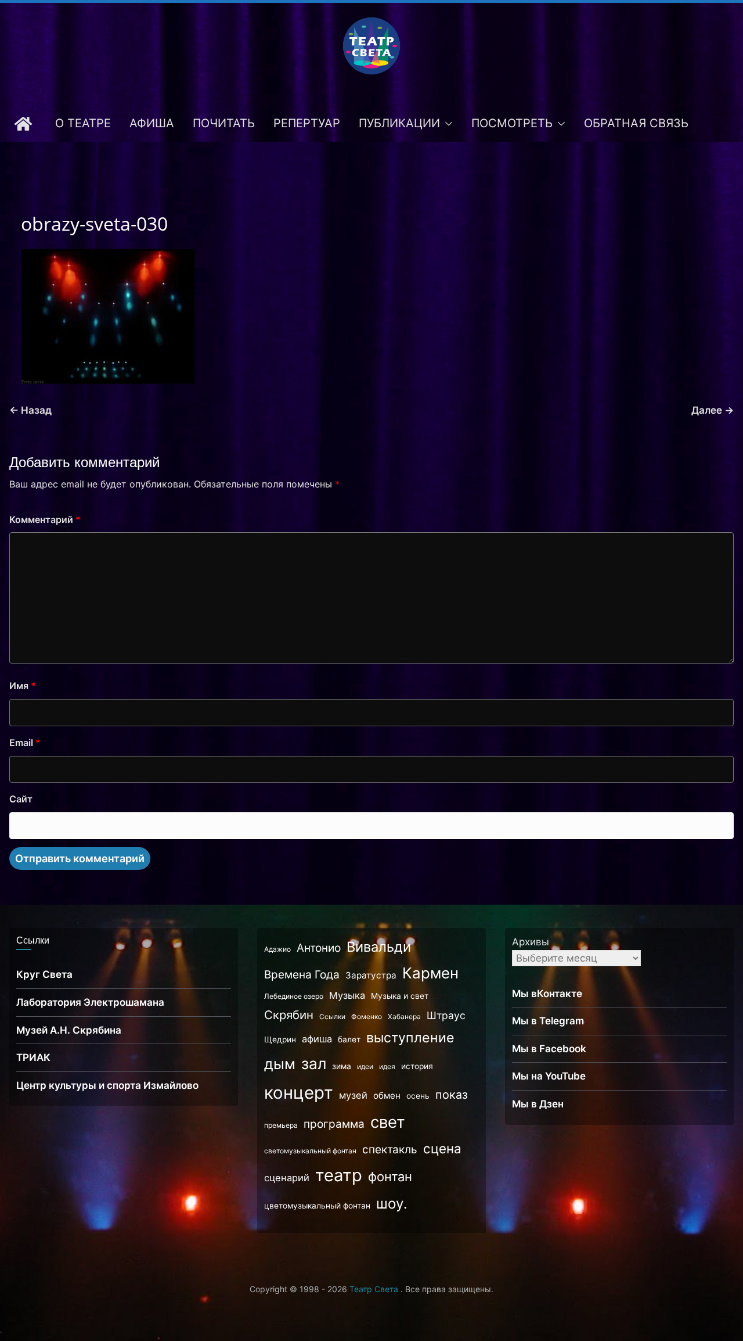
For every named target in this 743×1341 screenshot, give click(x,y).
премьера (281, 1125)
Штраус (446, 1015)
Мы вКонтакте (547, 993)
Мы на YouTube (549, 1076)
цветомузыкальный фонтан (317, 1205)
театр (338, 1175)
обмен (387, 1095)
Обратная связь (636, 123)
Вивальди (379, 946)
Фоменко (366, 1016)
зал (313, 1064)
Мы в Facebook (549, 1049)
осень (418, 1095)
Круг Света (44, 974)
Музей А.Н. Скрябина (68, 1030)
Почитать (224, 123)
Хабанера (404, 1016)
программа (334, 1124)
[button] (446, 124)
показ (451, 1095)
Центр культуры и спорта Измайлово (107, 1085)
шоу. (391, 1203)
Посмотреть (512, 123)
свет (387, 1122)
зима (341, 1066)
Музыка (347, 995)
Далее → (712, 410)
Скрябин (288, 1014)
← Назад (30, 410)
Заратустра (370, 975)
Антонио (319, 948)
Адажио (277, 949)
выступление (410, 1038)
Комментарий (45, 519)
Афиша (151, 123)
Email (25, 742)
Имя (22, 685)
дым (279, 1064)
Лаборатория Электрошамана (90, 1002)
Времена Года (302, 974)
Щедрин (280, 1039)
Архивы (530, 942)
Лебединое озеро (293, 996)
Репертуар (306, 123)
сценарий (286, 1178)
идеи (365, 1066)
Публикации (399, 123)
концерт (298, 1092)
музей (353, 1095)
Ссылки (332, 1016)
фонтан (390, 1176)
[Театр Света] (23, 124)
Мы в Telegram (548, 1021)
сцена (442, 1148)
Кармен (430, 973)
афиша (317, 1039)
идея (387, 1066)
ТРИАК (33, 1057)
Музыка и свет (399, 996)
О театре (83, 123)
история (417, 1066)
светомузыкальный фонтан (310, 1150)
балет (349, 1039)
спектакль (389, 1149)
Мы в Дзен (538, 1104)
